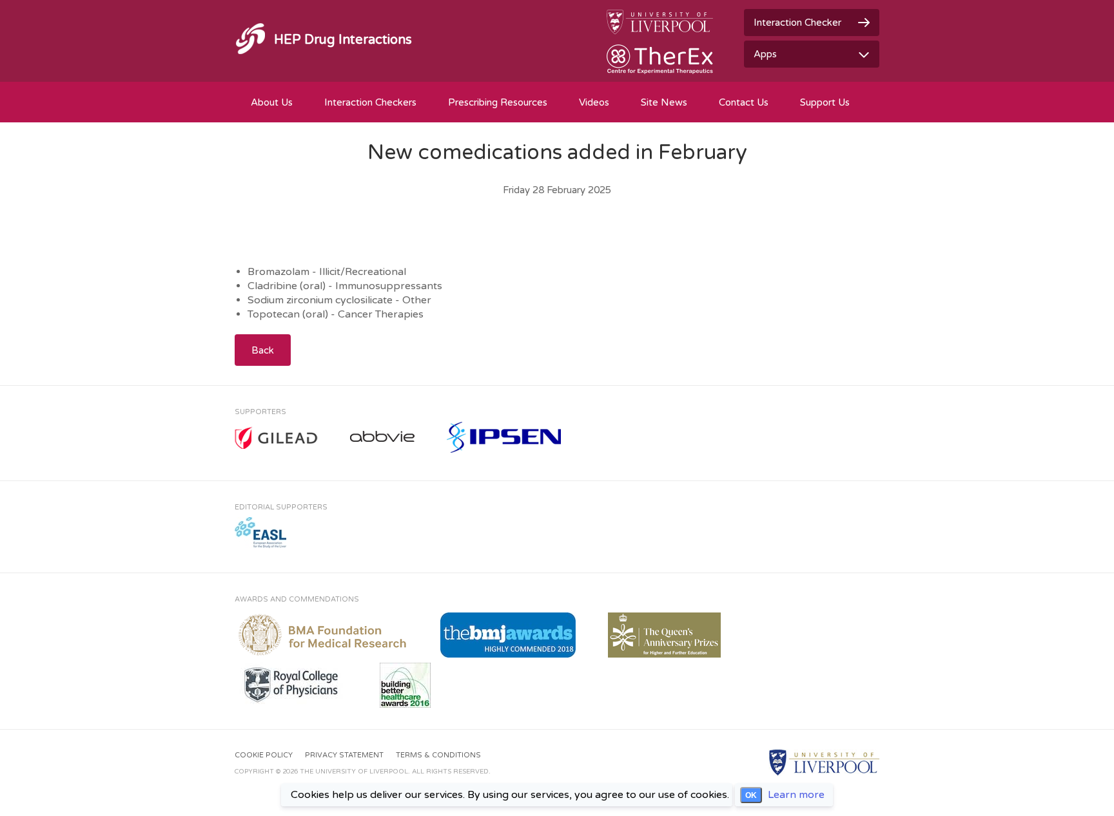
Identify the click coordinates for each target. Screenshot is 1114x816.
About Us (272, 102)
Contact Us (743, 102)
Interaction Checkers (370, 102)
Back (262, 350)
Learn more (796, 794)
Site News (664, 102)
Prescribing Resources (497, 102)
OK (751, 795)
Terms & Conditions (438, 755)
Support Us (825, 102)
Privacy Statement (344, 755)
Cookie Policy (264, 755)
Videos (594, 102)
